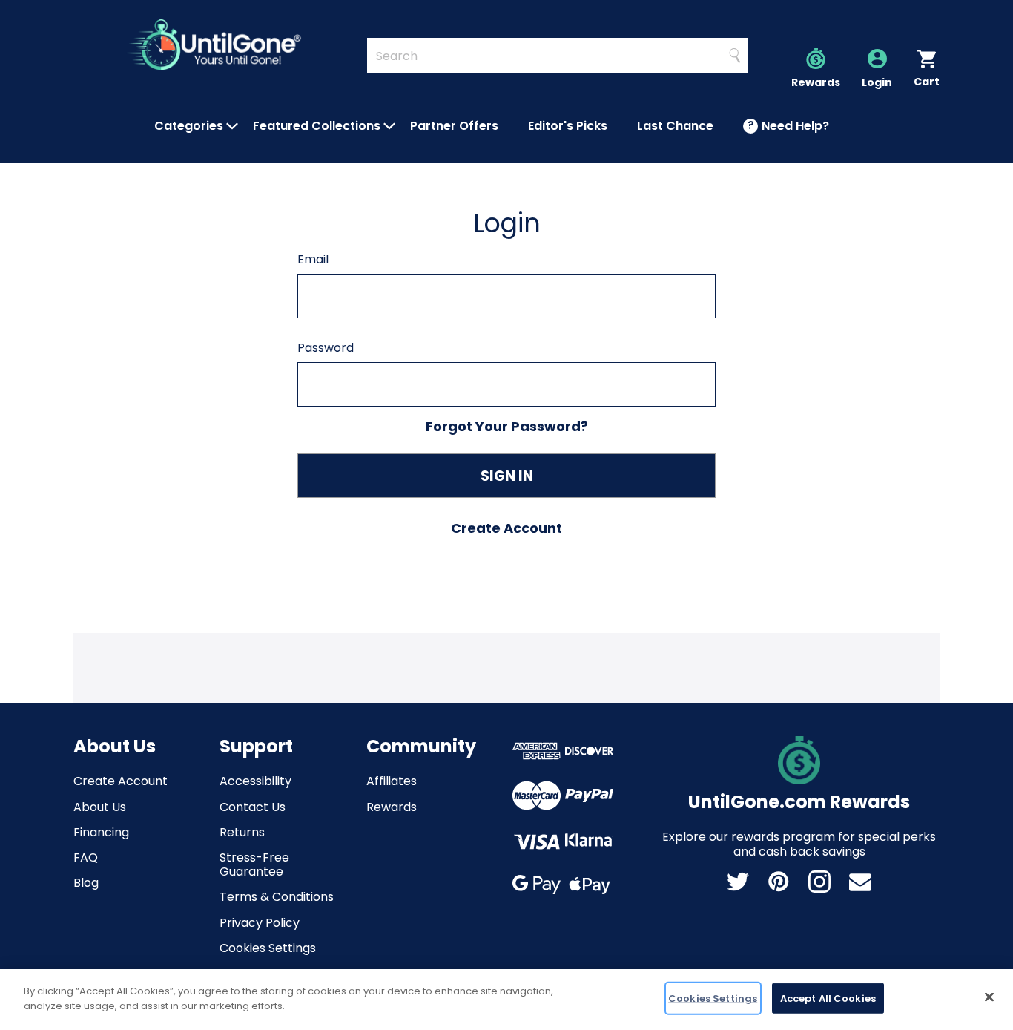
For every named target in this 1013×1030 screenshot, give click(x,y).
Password (325, 348)
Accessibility (255, 781)
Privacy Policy (260, 922)
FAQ (85, 857)
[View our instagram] (819, 881)
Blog (86, 882)
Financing (101, 832)
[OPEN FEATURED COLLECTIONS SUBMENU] (389, 126)
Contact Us (253, 807)
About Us (99, 807)
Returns (242, 832)
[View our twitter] (738, 881)
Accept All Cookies (828, 998)
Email (313, 259)
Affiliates (391, 781)
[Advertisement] (506, 666)
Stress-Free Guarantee (254, 864)
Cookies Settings (268, 948)
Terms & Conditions (277, 896)
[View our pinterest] (779, 881)
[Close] (989, 996)
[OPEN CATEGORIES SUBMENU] (232, 126)
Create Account (120, 781)
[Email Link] (860, 881)
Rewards (391, 807)
